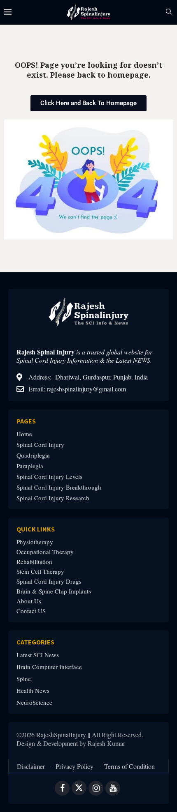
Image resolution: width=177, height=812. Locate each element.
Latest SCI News (37, 655)
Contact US (31, 611)
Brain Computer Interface (49, 667)
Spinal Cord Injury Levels (49, 477)
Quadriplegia (33, 455)
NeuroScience (34, 702)
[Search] (169, 12)
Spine (23, 679)
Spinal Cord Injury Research (52, 498)
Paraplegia (29, 466)
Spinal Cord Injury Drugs (49, 581)
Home (24, 434)
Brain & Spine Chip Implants (53, 591)
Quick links (35, 529)
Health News (32, 691)
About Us (28, 601)
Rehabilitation (34, 562)
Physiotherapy (34, 542)
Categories (35, 642)
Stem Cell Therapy (40, 571)
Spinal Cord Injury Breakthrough (58, 487)
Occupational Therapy (45, 552)
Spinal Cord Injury (40, 445)
